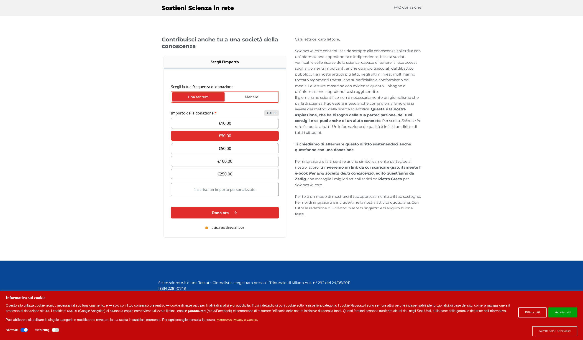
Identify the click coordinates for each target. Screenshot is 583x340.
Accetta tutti (563, 312)
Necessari (12, 330)
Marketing (42, 330)
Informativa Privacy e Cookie (236, 320)
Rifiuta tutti (532, 312)
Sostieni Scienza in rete (198, 8)
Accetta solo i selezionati (555, 331)
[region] (291, 315)
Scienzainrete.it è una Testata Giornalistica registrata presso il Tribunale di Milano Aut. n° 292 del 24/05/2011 (254, 283)
